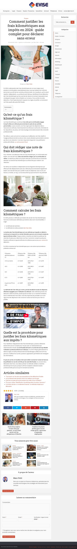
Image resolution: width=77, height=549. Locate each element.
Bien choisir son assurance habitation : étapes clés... (18, 456)
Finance (19, 11)
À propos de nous (42, 547)
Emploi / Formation (28, 11)
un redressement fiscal (21, 142)
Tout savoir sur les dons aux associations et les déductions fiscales (24, 376)
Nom (4, 517)
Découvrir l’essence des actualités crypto (42, 455)
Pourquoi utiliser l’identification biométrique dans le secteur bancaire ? (25, 382)
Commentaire (6, 502)
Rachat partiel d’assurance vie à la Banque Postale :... (17, 464)
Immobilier (39, 11)
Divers (60, 11)
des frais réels (28, 228)
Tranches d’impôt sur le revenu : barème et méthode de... (18, 448)
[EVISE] (38, 4)
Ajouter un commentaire (24, 42)
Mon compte (65, 547)
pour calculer (42, 240)
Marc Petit (35, 42)
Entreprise (6, 11)
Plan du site (58, 547)
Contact (48, 547)
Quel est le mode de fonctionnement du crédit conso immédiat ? (23, 380)
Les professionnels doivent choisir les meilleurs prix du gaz (22, 378)
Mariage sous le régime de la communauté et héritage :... (42, 448)
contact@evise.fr (69, 11)
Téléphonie (53, 11)
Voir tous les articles (8, 491)
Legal (13, 11)
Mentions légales (33, 547)
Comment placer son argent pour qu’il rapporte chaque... (43, 464)
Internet (46, 11)
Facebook (53, 547)
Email (20, 517)
